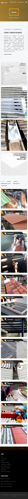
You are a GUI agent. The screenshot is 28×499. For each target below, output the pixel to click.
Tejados (9, 181)
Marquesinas (16, 183)
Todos (2, 181)
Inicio (10, 17)
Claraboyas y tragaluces (6, 464)
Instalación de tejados (5, 467)
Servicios (16, 17)
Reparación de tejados (5, 471)
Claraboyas (4, 185)
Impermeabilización (5, 183)
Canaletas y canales (5, 462)
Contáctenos (8, 54)
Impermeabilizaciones (5, 466)
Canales (16, 181)
